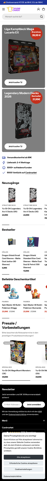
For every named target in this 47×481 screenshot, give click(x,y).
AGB (40, 411)
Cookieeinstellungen (23, 469)
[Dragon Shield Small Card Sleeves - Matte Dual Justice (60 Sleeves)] (12, 241)
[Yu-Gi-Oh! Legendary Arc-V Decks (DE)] (33, 195)
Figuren (5, 302)
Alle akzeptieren (23, 457)
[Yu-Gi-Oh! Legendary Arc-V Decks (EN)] (12, 195)
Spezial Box (7, 367)
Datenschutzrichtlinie (12, 476)
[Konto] (38, 9)
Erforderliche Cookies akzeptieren (23, 463)
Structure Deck (9, 205)
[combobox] (23, 17)
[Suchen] (41, 16)
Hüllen (5, 252)
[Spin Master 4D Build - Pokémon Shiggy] (12, 291)
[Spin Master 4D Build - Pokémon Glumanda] (33, 291)
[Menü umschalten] (3, 9)
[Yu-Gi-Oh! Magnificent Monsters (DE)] (18, 352)
